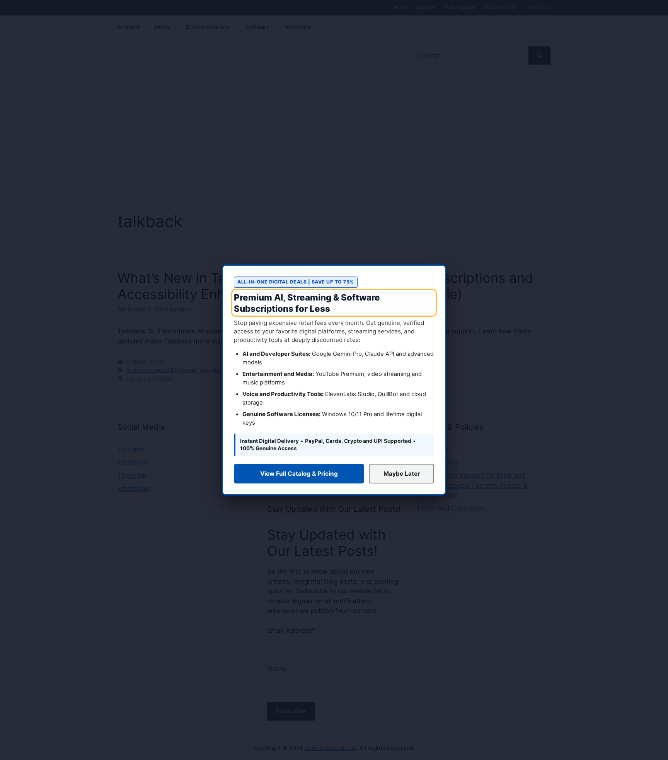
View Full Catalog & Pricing (299, 473)
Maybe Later (401, 473)
